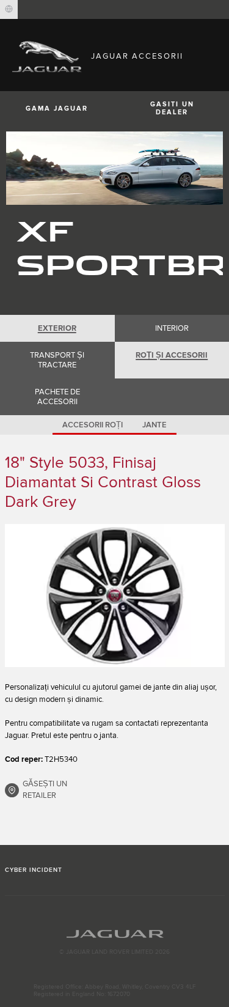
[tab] (57, 328)
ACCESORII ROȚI (92, 425)
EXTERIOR (57, 328)
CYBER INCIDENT (34, 870)
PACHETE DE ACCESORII (57, 397)
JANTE (154, 425)
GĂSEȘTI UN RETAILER (45, 790)
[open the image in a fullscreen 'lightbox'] (115, 595)
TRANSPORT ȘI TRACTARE (57, 360)
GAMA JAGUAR (57, 109)
